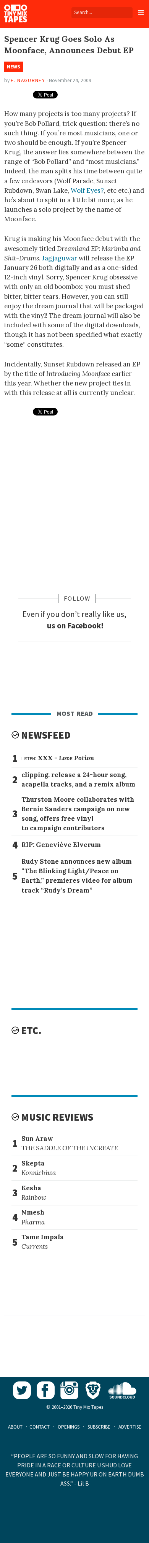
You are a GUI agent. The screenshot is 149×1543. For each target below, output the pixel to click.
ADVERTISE (129, 1427)
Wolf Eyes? (87, 190)
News (13, 66)
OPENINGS (68, 1427)
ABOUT (15, 1427)
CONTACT (39, 1427)
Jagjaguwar (59, 258)
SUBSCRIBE (98, 1427)
